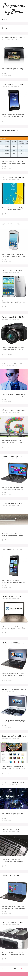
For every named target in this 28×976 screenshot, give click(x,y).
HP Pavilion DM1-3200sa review (14, 689)
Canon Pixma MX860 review (12, 922)
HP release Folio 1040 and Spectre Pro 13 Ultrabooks (12, 597)
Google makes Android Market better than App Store (13, 737)
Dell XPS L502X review (10, 829)
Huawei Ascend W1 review (12, 550)
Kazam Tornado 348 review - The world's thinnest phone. (13, 504)
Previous (5, 969)
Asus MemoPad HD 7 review (12, 84)
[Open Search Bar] (25, 20)
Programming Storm (14, 8)
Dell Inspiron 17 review (10, 876)
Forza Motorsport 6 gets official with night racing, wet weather (13, 783)
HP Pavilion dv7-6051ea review (13, 643)
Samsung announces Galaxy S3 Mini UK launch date (13, 271)
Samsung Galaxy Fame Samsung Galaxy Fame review (13, 225)
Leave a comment (8, 75)
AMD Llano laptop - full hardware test (10, 131)
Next (23, 969)
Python (5, 73)
